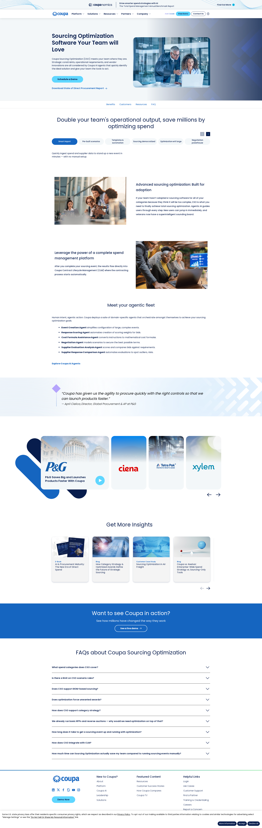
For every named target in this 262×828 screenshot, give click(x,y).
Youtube (73, 790)
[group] (64, 141)
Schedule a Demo (67, 79)
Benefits (110, 104)
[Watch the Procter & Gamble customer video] (100, 480)
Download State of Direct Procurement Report (78, 88)
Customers (125, 104)
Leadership (102, 795)
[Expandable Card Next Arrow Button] (218, 495)
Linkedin (53, 790)
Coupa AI (101, 790)
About (100, 781)
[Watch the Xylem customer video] (212, 480)
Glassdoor (68, 790)
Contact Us (198, 14)
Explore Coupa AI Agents (66, 363)
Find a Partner (190, 795)
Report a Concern (192, 809)
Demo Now (63, 799)
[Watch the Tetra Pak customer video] (174, 480)
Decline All (253, 823)
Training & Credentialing (196, 800)
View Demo (183, 14)
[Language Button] (208, 13)
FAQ (153, 104)
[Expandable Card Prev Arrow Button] (209, 495)
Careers (187, 804)
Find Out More (224, 4)
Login (186, 781)
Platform (101, 786)
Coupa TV (142, 795)
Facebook (63, 790)
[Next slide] (208, 134)
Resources (141, 104)
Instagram (78, 790)
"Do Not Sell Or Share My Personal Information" (53, 817)
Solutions (101, 800)
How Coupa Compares (149, 790)
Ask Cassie (169, 14)
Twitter (58, 790)
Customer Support (193, 790)
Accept (242, 823)
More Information (227, 823)
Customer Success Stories (150, 786)
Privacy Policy (123, 814)
